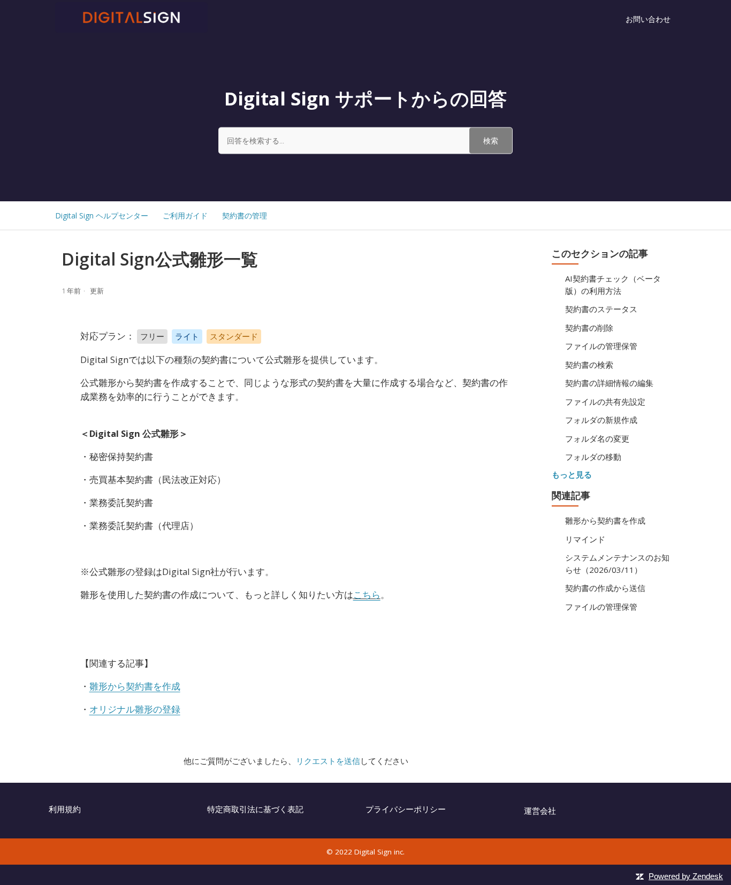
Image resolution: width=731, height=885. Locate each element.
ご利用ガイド (185, 215)
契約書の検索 (589, 364)
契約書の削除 (589, 327)
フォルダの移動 (593, 456)
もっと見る (572, 474)
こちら (366, 594)
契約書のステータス (601, 309)
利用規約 (65, 809)
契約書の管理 (244, 215)
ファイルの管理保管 (601, 346)
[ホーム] (131, 29)
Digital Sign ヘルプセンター (101, 215)
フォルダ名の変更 (597, 438)
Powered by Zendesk (686, 876)
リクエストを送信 (328, 760)
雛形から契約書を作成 (605, 520)
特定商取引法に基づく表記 (255, 809)
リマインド (585, 539)
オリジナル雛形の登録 (134, 709)
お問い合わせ (648, 19)
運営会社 (540, 810)
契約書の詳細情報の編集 (609, 382)
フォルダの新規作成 (601, 419)
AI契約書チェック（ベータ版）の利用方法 (613, 284)
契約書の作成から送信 (605, 588)
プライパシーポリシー (406, 809)
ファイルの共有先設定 (605, 401)
